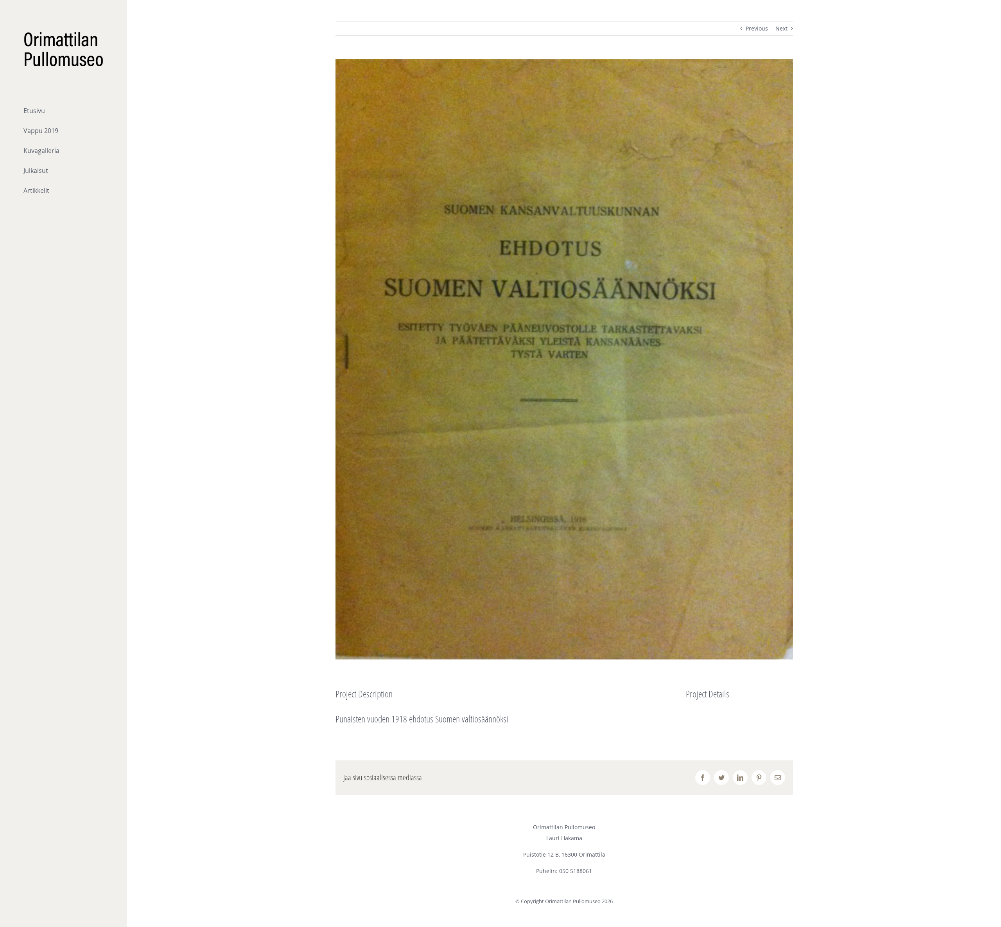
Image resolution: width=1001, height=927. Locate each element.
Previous (757, 28)
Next (781, 28)
